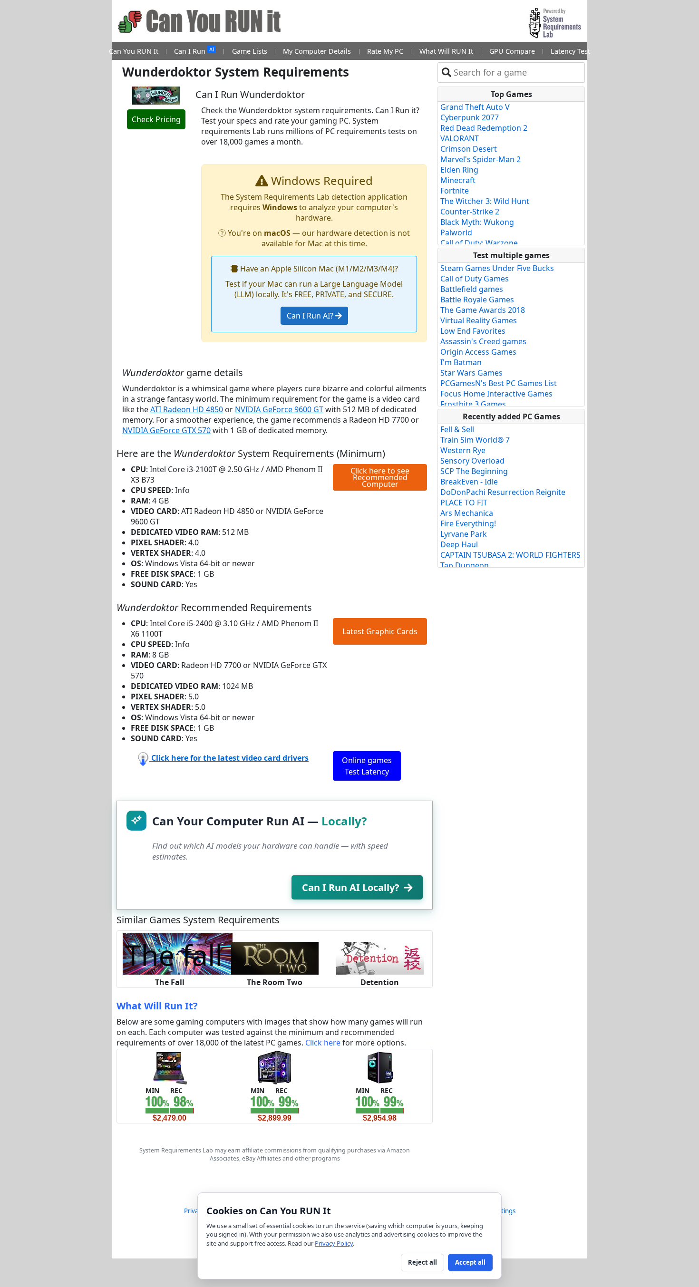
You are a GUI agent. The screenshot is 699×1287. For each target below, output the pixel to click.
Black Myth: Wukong (477, 222)
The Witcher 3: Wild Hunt (484, 201)
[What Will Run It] (169, 1067)
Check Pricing (156, 119)
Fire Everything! (468, 523)
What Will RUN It (446, 51)
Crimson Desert (468, 149)
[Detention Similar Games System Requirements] (380, 957)
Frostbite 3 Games (473, 404)
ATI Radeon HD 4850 (186, 409)
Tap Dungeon (464, 565)
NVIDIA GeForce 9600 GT (279, 409)
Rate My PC (385, 51)
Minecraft (458, 180)
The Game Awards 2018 (482, 310)
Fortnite (454, 190)
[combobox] (517, 72)
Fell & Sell (457, 429)
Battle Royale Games (477, 299)
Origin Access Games (478, 352)
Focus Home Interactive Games (496, 393)
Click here (322, 1042)
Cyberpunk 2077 (469, 117)
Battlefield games (471, 289)
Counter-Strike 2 (469, 211)
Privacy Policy (334, 1243)
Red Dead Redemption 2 (483, 128)
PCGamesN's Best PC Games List (498, 383)
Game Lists (249, 51)
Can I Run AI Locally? (350, 887)
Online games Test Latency (367, 766)
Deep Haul (459, 544)
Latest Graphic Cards (379, 631)
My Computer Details (317, 51)
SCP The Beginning (474, 471)
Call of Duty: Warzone (479, 243)
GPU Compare (512, 51)
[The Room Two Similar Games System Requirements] (275, 957)
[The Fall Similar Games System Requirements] (178, 953)
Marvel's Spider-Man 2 (480, 159)
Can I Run (194, 51)
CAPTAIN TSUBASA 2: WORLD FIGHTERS (510, 555)
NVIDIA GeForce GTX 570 (166, 430)
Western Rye (462, 450)
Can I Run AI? (311, 315)
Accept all (470, 1262)
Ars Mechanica (466, 513)
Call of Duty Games (474, 278)
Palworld (456, 232)
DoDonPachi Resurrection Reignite (502, 492)
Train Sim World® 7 (475, 440)
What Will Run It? (157, 1005)
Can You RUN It (133, 51)
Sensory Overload (472, 460)
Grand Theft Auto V (475, 107)
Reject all (422, 1262)
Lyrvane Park (463, 534)
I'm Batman (461, 362)
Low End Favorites (472, 331)
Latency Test (570, 51)
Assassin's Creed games (483, 341)
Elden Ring (459, 170)
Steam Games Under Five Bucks (497, 268)
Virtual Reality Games (478, 320)
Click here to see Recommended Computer (379, 477)
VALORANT (459, 138)
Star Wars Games (471, 373)
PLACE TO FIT (463, 502)
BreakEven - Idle (469, 481)
